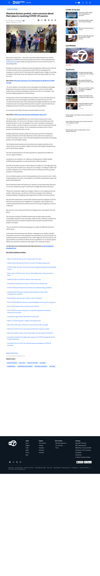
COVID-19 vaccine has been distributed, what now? (30, 114)
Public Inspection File (66, 467)
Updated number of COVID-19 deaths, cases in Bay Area (24, 279)
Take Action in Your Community (83, 450)
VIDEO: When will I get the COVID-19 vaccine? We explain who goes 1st (28, 263)
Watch (27, 450)
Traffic (27, 447)
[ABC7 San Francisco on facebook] (9, 462)
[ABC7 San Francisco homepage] (18, 2)
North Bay (41, 452)
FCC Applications (74, 467)
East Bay (41, 445)
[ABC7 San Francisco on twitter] (13, 462)
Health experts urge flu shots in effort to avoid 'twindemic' (24, 298)
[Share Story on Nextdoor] (48, 20)
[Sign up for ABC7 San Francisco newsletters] (20, 462)
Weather (28, 445)
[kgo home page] (12, 443)
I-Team (56, 447)
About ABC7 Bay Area (80, 443)
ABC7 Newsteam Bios (80, 445)
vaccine (15, 61)
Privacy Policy (11, 467)
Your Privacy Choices (19, 467)
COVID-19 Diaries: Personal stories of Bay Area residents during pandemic (29, 287)
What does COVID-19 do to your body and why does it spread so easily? (28, 329)
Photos (27, 452)
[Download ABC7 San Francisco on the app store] (79, 462)
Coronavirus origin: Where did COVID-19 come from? (23, 316)
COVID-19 (9, 61)
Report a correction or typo (12, 353)
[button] (9, 2)
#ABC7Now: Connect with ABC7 (83, 447)
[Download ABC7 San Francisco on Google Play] (88, 462)
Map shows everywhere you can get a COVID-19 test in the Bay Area (27, 283)
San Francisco (42, 443)
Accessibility (78, 452)
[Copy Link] (55, 20)
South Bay (41, 447)
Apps (27, 454)
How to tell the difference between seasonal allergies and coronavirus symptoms (31, 302)
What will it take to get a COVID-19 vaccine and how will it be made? (27, 325)
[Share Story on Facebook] (38, 20)
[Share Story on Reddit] (45, 20)
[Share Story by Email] (52, 20)
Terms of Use (49, 467)
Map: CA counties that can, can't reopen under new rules (24, 259)
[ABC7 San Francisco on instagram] (16, 462)
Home (27, 443)
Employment (78, 454)
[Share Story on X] (42, 20)
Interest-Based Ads (57, 467)
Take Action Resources (60, 443)
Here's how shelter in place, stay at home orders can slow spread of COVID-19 (30, 333)
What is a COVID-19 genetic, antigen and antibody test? (24, 321)
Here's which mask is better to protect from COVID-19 (23, 306)
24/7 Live (28, 2)
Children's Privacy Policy (29, 467)
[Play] (80, 56)
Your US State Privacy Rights (40, 467)
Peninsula (41, 450)
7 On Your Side (59, 445)
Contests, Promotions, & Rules (82, 457)
